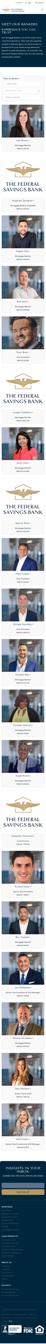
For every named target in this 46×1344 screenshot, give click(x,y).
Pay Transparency (32, 1318)
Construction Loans (9, 1217)
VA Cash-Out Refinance (10, 1223)
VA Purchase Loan (8, 1246)
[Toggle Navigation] (42, 9)
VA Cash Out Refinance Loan (12, 1249)
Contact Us (6, 1266)
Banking (5, 1226)
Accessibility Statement (20, 1314)
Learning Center (8, 1276)
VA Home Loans (8, 1220)
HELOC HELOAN (8, 1256)
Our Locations (7, 1272)
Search (20, 3)
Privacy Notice (6, 1318)
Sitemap (4, 1321)
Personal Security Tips (10, 1289)
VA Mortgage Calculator (10, 1230)
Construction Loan (9, 1240)
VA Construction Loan (10, 1243)
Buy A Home (6, 1210)
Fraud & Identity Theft (10, 1295)
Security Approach (8, 1292)
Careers (4, 1279)
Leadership (6, 1269)
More (10, 1321)
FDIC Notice (33, 1314)
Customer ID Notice (19, 1318)
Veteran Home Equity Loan (12, 1253)
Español (40, 3)
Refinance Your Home (10, 1214)
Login (29, 3)
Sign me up (23, 1192)
